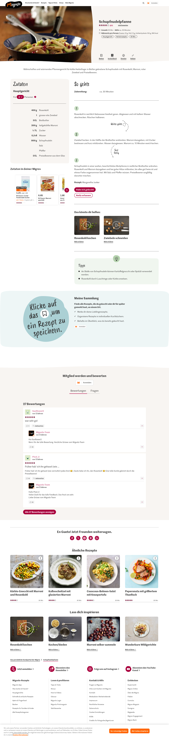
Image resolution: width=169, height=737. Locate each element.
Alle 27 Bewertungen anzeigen (39, 512)
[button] (27, 412)
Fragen (95, 390)
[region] (84, 731)
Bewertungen (78, 390)
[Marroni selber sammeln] (103, 634)
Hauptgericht (107, 36)
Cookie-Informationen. (20, 735)
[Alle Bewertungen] (104, 25)
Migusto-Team (43, 432)
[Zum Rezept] (26, 578)
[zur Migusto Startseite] (13, 3)
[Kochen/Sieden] (65, 634)
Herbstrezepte (121, 36)
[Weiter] (66, 190)
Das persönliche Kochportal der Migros (25, 660)
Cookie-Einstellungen (97, 712)
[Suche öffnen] (143, 3)
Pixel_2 (35, 456)
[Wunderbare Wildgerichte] (141, 634)
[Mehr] (142, 425)
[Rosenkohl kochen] (26, 634)
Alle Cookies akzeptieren (140, 731)
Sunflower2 (38, 410)
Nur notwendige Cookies (118, 731)
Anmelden (154, 3)
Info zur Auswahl (35, 97)
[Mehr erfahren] (87, 239)
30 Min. (133, 36)
